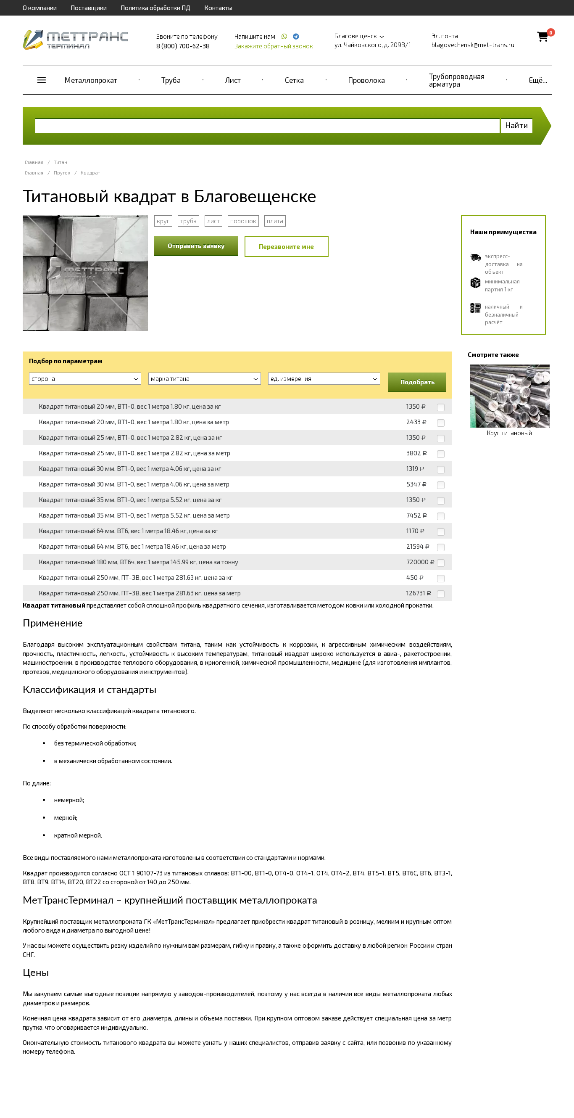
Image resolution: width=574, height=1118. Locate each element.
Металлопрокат (91, 80)
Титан (60, 162)
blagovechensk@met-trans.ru (473, 44)
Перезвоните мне (286, 246)
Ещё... (538, 80)
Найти (516, 125)
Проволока (366, 80)
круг (163, 221)
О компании (40, 7)
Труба (171, 80)
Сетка (294, 80)
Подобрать (417, 382)
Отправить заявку (196, 245)
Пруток (62, 172)
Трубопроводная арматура (456, 79)
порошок (243, 221)
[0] (542, 36)
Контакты (218, 7)
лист (213, 221)
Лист (233, 80)
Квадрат (90, 172)
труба (188, 221)
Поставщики (89, 7)
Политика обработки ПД (155, 7)
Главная (34, 162)
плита (275, 221)
